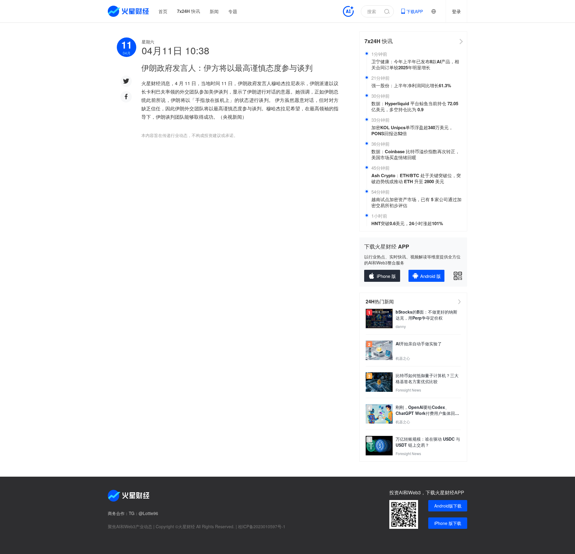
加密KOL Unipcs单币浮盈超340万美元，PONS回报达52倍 (412, 130)
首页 (162, 11)
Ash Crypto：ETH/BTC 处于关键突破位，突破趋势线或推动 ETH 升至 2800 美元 (416, 178)
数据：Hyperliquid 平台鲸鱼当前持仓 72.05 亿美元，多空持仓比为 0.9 (414, 106)
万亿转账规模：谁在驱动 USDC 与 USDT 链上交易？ (428, 442)
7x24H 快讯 (188, 11)
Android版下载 (447, 506)
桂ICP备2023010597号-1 (261, 526)
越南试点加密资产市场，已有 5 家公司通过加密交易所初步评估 (416, 202)
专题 (232, 11)
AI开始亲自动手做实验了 (419, 344)
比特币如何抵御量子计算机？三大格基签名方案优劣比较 (427, 378)
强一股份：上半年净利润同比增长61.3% (411, 85)
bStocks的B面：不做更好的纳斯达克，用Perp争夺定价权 (426, 315)
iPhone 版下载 (447, 523)
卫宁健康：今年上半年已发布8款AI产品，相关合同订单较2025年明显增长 (415, 64)
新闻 (214, 11)
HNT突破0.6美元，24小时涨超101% (407, 223)
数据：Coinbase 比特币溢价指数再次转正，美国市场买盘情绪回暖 (415, 154)
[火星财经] (128, 11)
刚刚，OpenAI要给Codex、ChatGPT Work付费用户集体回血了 (427, 410)
